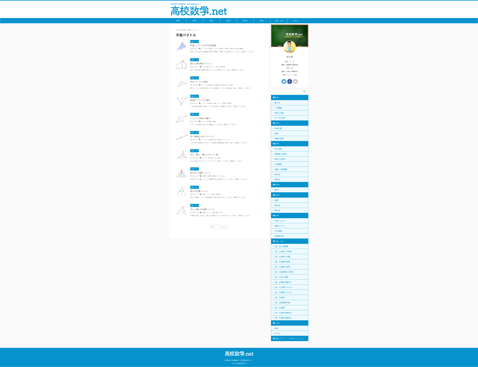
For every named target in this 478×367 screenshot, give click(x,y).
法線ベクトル (217, 103)
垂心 (212, 158)
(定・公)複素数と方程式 (284, 272)
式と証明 (278, 149)
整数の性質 (279, 138)
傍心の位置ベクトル (199, 191)
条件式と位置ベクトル (200, 172)
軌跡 (214, 121)
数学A (195, 20)
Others (295, 20)
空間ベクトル (280, 226)
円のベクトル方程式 (199, 81)
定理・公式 (279, 20)
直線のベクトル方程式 (200, 100)
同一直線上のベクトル (221, 139)
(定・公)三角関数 (281, 246)
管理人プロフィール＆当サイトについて (289, 338)
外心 (215, 158)
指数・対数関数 (281, 169)
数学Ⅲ (245, 20)
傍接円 (218, 194)
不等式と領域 (228, 48)
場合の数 (278, 128)
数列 (276, 190)
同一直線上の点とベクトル (202, 136)
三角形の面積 (206, 176)
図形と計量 (279, 113)
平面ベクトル (280, 220)
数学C (262, 20)
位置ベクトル (216, 176)
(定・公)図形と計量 (282, 256)
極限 (276, 200)
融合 (276, 328)
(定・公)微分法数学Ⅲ (283, 312)
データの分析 (280, 118)
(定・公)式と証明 (281, 277)
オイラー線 (206, 158)
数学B (228, 20)
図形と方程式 (280, 159)
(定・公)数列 (280, 297)
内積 (213, 212)
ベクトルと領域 (207, 48)
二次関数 (278, 107)
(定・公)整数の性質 (282, 261)
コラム (277, 333)
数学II (212, 20)
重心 (219, 158)
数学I (178, 20)
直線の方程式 (227, 103)
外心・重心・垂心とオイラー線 (204, 154)
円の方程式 (229, 85)
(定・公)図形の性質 (282, 267)
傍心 (213, 194)
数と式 (277, 102)
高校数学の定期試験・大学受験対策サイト (239, 360)
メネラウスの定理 (207, 139)
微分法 (277, 174)
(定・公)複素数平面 (282, 302)
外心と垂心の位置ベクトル (202, 209)
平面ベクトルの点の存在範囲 (203, 45)
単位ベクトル (210, 67)
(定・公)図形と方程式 (283, 251)
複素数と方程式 (281, 154)
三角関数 (278, 164)
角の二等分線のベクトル (201, 63)
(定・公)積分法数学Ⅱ (283, 282)
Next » (225, 226)
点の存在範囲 (238, 48)
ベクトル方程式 (218, 48)
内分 (203, 67)
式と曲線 (278, 231)
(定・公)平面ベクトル (283, 287)
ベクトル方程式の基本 (200, 118)
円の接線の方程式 (219, 85)
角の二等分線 (220, 67)
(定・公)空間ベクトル (283, 292)
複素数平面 (279, 236)
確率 (276, 133)
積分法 (277, 179)
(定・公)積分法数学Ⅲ (283, 318)
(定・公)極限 (280, 307)
